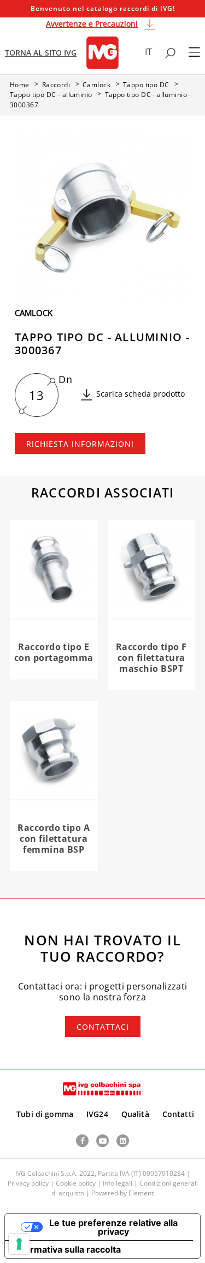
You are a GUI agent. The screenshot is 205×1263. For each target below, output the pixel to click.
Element (141, 1193)
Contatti (178, 1114)
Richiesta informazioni (80, 444)
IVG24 (97, 1114)
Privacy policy (28, 1183)
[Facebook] (82, 1140)
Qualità (135, 1114)
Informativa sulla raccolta (67, 1249)
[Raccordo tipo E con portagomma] (54, 570)
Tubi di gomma (44, 1114)
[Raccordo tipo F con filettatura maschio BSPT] (152, 570)
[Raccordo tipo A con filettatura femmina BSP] (54, 750)
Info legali (117, 1183)
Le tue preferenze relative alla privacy (113, 1227)
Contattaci (103, 1027)
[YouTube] (102, 1140)
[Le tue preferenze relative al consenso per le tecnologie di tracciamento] (19, 1244)
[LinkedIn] (122, 1140)
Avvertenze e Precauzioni (92, 24)
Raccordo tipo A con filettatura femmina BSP (53, 838)
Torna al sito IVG (41, 52)
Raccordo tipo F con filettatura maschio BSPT (151, 658)
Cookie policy (76, 1183)
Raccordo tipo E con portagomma (53, 652)
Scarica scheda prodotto (140, 393)
